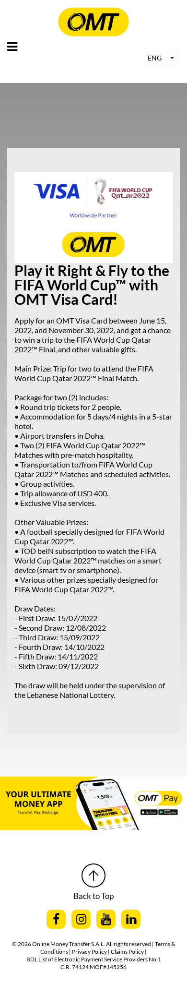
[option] (93, 803)
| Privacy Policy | (90, 951)
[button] (161, 58)
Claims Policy (128, 951)
